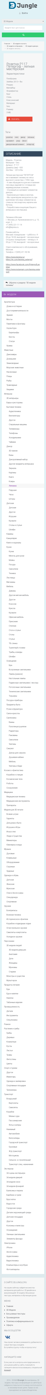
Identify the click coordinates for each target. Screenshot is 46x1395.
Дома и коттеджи (14, 306)
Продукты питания (12, 985)
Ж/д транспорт (15, 1151)
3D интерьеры (12, 398)
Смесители (13, 569)
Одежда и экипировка (16, 1081)
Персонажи (9, 941)
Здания (9, 315)
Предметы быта (13, 705)
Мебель (9, 586)
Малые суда (14, 1116)
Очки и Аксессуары (14, 893)
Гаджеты (10, 818)
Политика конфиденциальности (19, 1321)
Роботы (9, 783)
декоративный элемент (15, 144)
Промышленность (12, 1007)
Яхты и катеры (15, 1125)
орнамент (10, 141)
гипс (16, 137)
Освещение (11, 661)
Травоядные (11, 385)
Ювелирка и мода (14, 845)
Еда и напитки (12, 993)
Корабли (10, 1112)
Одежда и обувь (11, 875)
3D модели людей (14, 945)
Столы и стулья (15, 525)
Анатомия (13, 954)
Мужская (10, 888)
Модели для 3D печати (13, 810)
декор (23, 137)
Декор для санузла (17, 753)
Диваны (12, 591)
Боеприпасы (11, 910)
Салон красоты (13, 713)
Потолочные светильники (20, 687)
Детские (12, 508)
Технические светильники (20, 691)
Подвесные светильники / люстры (23, 683)
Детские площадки (14, 1217)
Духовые (10, 853)
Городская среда (13, 1208)
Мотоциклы (14, 1155)
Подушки (13, 490)
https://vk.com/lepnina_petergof (19, 259)
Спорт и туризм (10, 1068)
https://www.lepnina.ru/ (15, 257)
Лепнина (13, 486)
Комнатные (11, 1042)
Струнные (10, 867)
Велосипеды (14, 1138)
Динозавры (11, 354)
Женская (10, 884)
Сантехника (11, 718)
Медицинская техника (15, 796)
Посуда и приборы (14, 700)
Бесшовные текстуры (15, 1314)
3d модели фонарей (15, 1186)
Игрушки (12, 516)
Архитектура (9, 302)
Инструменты (12, 1015)
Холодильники (15, 437)
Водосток (10, 1204)
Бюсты (12, 337)
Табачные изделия (14, 1002)
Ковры (12, 481)
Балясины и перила (14, 1190)
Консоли (12, 604)
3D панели (13, 451)
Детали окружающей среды (18, 1212)
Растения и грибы (11, 1028)
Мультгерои (11, 980)
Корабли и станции (14, 775)
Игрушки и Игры (13, 827)
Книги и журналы (13, 543)
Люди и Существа (14, 836)
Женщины (13, 963)
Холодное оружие (14, 937)
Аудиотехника (15, 411)
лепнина (31, 137)
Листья (9, 1050)
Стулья (12, 639)
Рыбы (8, 381)
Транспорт (8, 1094)
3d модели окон (13, 1182)
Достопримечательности (17, 311)
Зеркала (12, 468)
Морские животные (15, 367)
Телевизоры (14, 429)
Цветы (9, 1064)
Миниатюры (11, 840)
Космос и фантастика (13, 770)
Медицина (8, 792)
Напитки (9, 998)
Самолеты (13, 1107)
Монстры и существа (15, 976)
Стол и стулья (15, 630)
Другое (12, 420)
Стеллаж (12, 626)
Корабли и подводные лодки (18, 923)
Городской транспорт (18, 1142)
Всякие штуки (12, 814)
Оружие (7, 906)
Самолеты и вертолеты (16, 932)
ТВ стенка (13, 643)
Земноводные (12, 363)
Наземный (10, 1129)
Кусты (9, 1046)
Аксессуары (11, 1252)
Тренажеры (11, 1090)
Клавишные (11, 858)
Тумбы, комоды (15, 652)
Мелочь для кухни (16, 556)
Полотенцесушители (17, 726)
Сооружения (11, 788)
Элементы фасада (14, 1239)
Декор (9, 446)
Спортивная (11, 902)
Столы (11, 634)
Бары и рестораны (14, 402)
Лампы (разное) (16, 674)
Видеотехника (12, 1261)
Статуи (12, 341)
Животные (8, 350)
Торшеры (13, 696)
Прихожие (13, 621)
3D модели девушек (17, 950)
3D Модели (11, 1310)
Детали (9, 1011)
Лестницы (10, 578)
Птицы (9, 376)
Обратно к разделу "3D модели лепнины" (21, 284)
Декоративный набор (18, 459)
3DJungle (20, 1380)
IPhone (9, 1247)
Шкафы (12, 529)
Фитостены (11, 1059)
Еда (8, 989)
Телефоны (13, 433)
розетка (9, 137)
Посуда (12, 564)
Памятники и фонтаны (15, 324)
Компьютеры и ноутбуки (17, 1265)
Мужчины (13, 967)
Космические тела (14, 779)
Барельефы (14, 332)
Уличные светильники (15, 1234)
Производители (12, 1317)
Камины (9, 534)
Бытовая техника (13, 407)
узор (18, 141)
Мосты (9, 319)
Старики (12, 972)
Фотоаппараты (12, 1269)
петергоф (30, 144)
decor (24, 141)
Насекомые (11, 372)
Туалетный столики (17, 648)
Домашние (11, 359)
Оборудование (12, 862)
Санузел (10, 748)
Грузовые (13, 1147)
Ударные (10, 871)
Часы (11, 494)
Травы (9, 1055)
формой (7, 1370)
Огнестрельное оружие (16, 928)
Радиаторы (14, 731)
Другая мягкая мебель (19, 595)
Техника (12, 573)
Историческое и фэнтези (17, 919)
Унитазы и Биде (15, 766)
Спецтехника (11, 1020)
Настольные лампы (17, 678)
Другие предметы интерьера (21, 464)
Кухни (11, 551)
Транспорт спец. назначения (21, 1164)
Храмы (9, 346)
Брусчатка (11, 1199)
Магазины (10, 582)
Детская (10, 503)
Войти (24, 13)
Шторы (12, 499)
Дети (11, 958)
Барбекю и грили (13, 1195)
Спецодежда (12, 897)
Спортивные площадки (16, 1085)
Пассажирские (15, 1120)
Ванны (11, 722)
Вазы (11, 455)
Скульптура (11, 328)
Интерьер (8, 394)
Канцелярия (11, 538)
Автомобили (14, 1134)
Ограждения (11, 1230)
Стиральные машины (18, 424)
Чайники (12, 442)
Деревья (10, 1037)
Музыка (7, 849)
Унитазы (12, 744)
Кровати (12, 521)
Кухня (8, 547)
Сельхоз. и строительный (20, 1160)
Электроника (9, 1243)
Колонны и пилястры (15, 1225)
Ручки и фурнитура (14, 709)
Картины (12, 473)
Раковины (13, 735)
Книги (11, 477)
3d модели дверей (14, 1177)
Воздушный (11, 1099)
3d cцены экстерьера (15, 1173)
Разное (7, 1024)
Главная (9, 1306)
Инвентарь (11, 1077)
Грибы (9, 1033)
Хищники (10, 389)
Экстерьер (8, 1169)
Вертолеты (13, 1103)
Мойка (12, 560)
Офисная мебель (16, 617)
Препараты (11, 805)
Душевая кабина (16, 757)
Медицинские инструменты (18, 801)
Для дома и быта (13, 823)
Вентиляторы (14, 416)
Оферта (9, 1325)
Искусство (11, 831)
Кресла (12, 608)
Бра (10, 665)
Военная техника (13, 915)
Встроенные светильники (20, 670)
